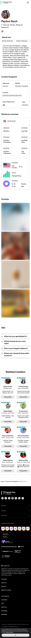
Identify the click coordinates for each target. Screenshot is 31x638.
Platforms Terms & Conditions (14, 624)
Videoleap (4, 614)
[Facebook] (6, 498)
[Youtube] (12, 498)
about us (4, 582)
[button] (27, 2)
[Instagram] (2, 498)
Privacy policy (25, 624)
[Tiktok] (9, 498)
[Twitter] (16, 498)
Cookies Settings (9, 632)
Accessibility (5, 626)
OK (15, 635)
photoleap (4, 611)
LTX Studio (4, 599)
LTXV (2, 603)
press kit (3, 586)
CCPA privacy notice (13, 626)
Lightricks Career (6, 590)
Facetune (4, 607)
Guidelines (4, 624)
